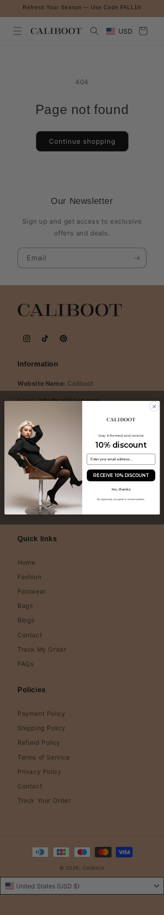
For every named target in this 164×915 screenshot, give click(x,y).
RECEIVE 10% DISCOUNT (121, 475)
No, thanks (120, 489)
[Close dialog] (154, 407)
